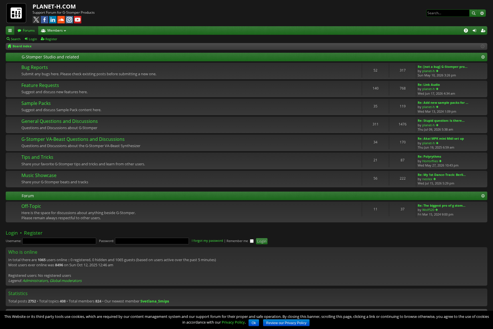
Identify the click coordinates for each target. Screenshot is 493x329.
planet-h (428, 71)
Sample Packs (36, 103)
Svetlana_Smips (154, 301)
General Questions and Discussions (59, 121)
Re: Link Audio (429, 84)
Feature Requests (40, 85)
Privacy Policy (233, 322)
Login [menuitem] (475, 31)
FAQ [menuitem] (467, 31)
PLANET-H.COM (54, 6)
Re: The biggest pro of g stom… (441, 205)
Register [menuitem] (484, 31)
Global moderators (66, 280)
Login (33, 39)
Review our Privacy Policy (286, 323)
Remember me (238, 241)
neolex (427, 179)
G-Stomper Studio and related (50, 57)
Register (51, 39)
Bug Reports (34, 67)
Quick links (11, 31)
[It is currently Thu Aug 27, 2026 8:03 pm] (482, 46)
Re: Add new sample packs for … (443, 102)
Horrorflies (430, 161)
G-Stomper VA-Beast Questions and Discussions (73, 139)
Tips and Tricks (37, 157)
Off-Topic (31, 206)
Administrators (35, 280)
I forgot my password (207, 241)
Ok (254, 323)
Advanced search (482, 13)
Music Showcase (38, 175)
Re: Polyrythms (429, 156)
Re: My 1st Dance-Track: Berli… (442, 174)
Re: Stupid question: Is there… (441, 120)
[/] (19, 13)
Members (55, 30)
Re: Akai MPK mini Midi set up (441, 138)
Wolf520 (428, 210)
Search (473, 13)
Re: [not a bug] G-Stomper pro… (442, 66)
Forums (29, 30)
